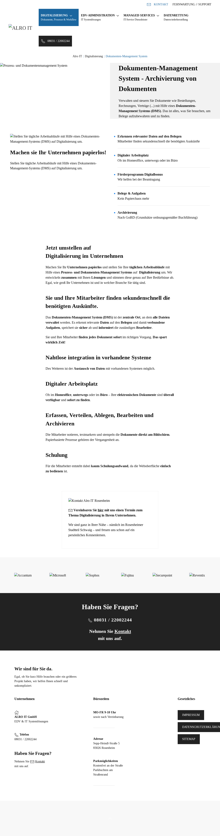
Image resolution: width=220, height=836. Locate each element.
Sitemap (188, 739)
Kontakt (161, 4)
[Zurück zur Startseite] (24, 29)
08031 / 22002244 (58, 41)
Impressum (191, 715)
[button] (59, 17)
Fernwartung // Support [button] (192, 4)
